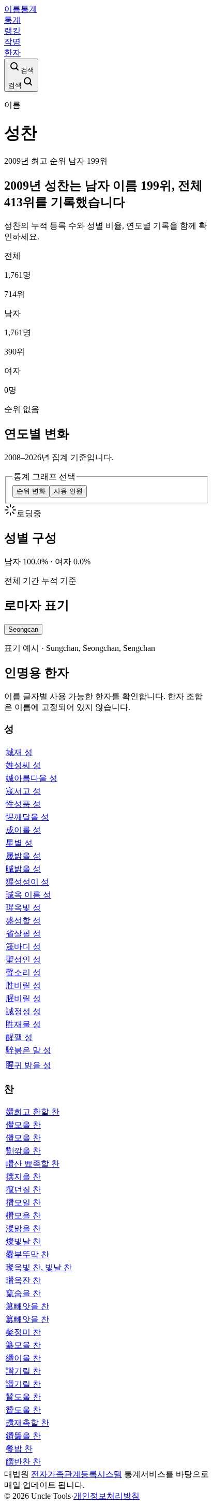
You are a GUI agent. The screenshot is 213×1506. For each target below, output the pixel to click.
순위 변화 (31, 491)
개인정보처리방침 (106, 1495)
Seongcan (23, 629)
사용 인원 (68, 491)
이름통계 (20, 9)
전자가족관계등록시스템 (76, 1474)
